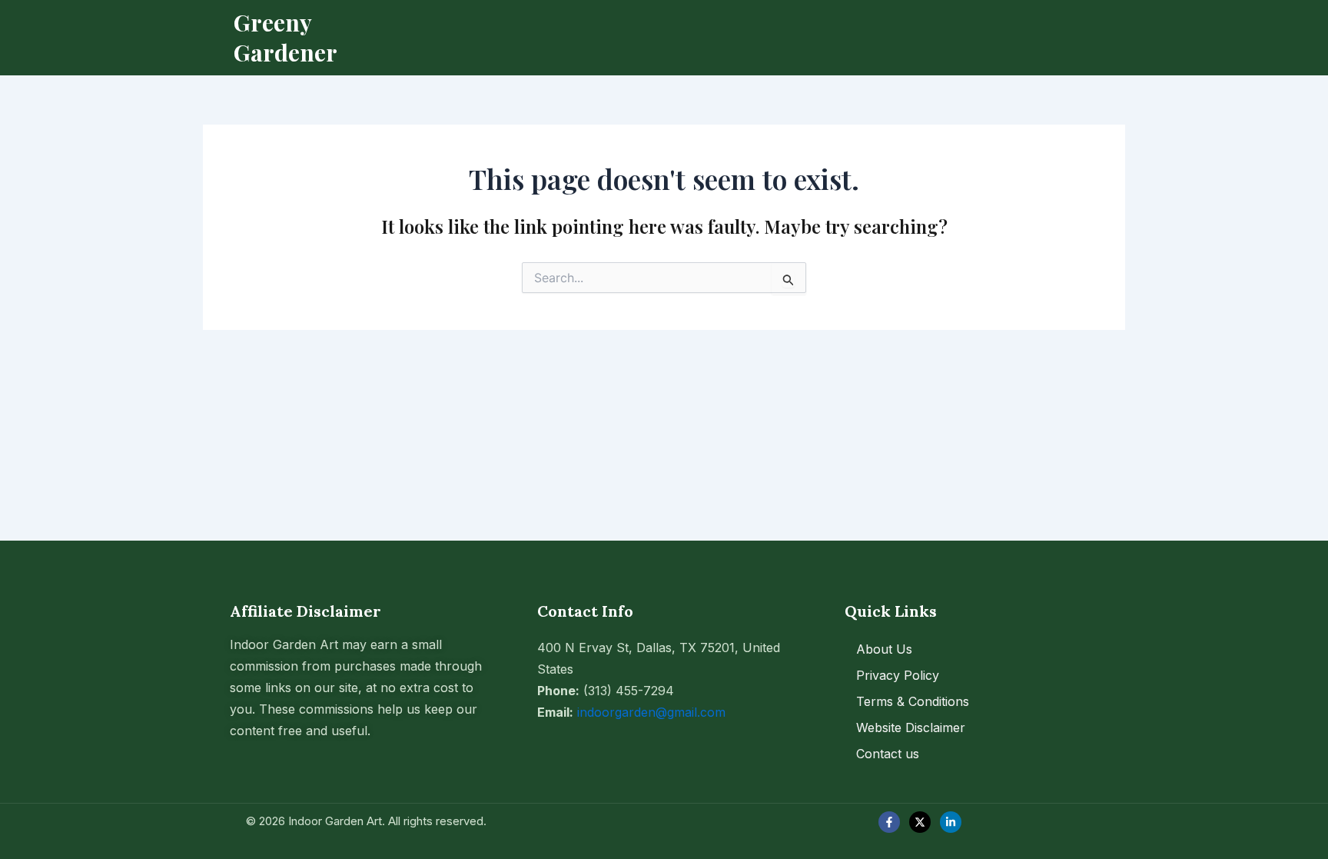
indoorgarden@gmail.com (651, 712)
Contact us (887, 753)
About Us (884, 649)
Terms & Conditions (912, 701)
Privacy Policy (897, 675)
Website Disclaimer (910, 727)
